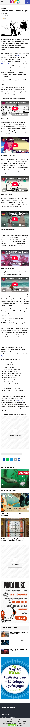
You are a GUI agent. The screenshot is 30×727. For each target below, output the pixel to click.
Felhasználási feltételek (9, 717)
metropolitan (17, 454)
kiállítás (10, 454)
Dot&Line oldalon (5, 63)
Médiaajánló (5, 714)
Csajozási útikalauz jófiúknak (18, 640)
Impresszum (5, 710)
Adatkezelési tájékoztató (9, 707)
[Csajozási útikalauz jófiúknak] (5, 642)
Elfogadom (12, 725)
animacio (4, 454)
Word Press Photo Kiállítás (8, 490)
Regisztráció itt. (5, 356)
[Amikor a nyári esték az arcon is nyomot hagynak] (5, 634)
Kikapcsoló (3, 8)
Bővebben (20, 725)
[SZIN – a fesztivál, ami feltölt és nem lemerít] (5, 651)
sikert (17, 55)
